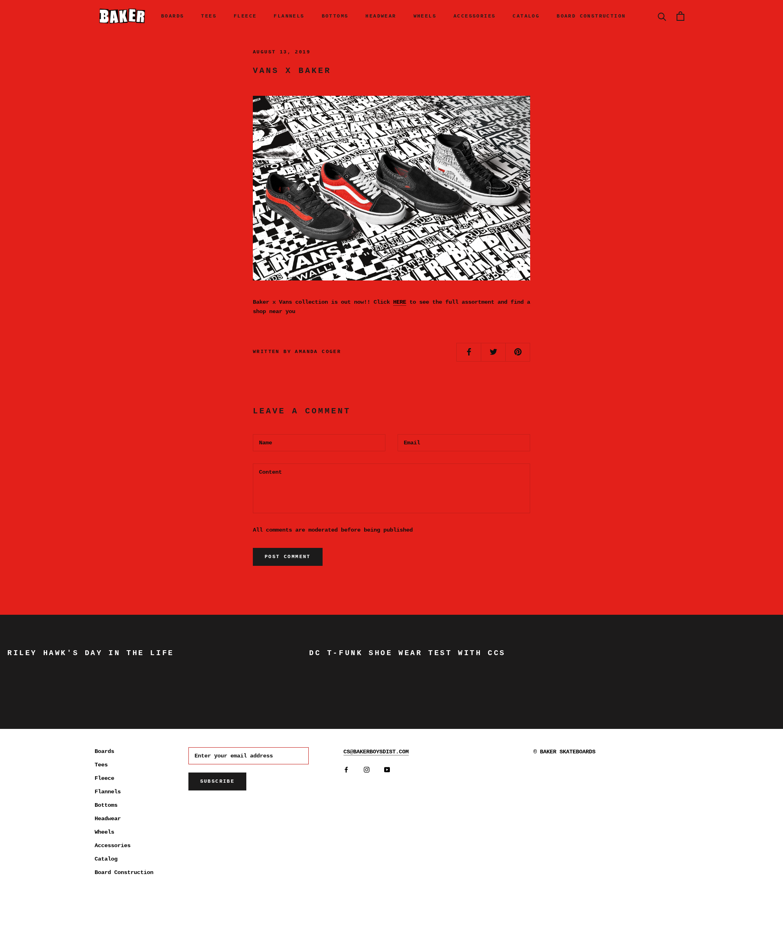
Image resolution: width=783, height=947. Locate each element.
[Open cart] (680, 16)
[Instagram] (366, 769)
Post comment (288, 557)
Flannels (289, 16)
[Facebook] (346, 769)
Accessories (474, 16)
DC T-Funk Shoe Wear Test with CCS (407, 653)
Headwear (380, 16)
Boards (172, 16)
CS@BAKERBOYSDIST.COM (376, 751)
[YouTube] (387, 769)
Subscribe (217, 781)
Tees (209, 16)
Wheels (425, 16)
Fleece (245, 16)
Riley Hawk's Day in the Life (90, 653)
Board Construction (591, 16)
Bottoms (335, 16)
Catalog (526, 16)
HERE (399, 302)
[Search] (662, 16)
